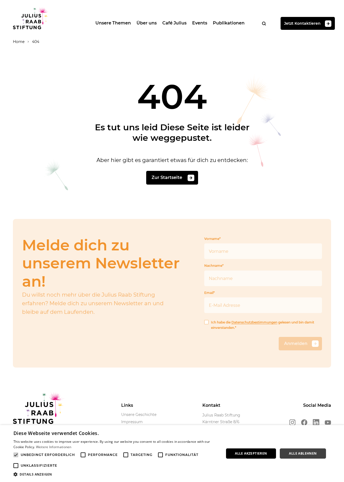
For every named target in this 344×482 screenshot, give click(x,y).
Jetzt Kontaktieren (302, 23)
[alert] (172, 453)
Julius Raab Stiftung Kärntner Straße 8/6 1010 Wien (221, 422)
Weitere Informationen (53, 447)
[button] (115, 474)
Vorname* (212, 239)
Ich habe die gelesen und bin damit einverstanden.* (262, 325)
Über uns (147, 23)
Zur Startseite (167, 177)
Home (18, 41)
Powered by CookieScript (320, 479)
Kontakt (211, 405)
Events (199, 23)
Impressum (132, 421)
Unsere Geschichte (138, 414)
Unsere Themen (113, 23)
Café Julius (174, 23)
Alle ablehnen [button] (303, 453)
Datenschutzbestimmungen (254, 322)
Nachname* (214, 266)
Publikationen (229, 23)
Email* (209, 293)
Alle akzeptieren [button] (251, 453)
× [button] (338, 431)
